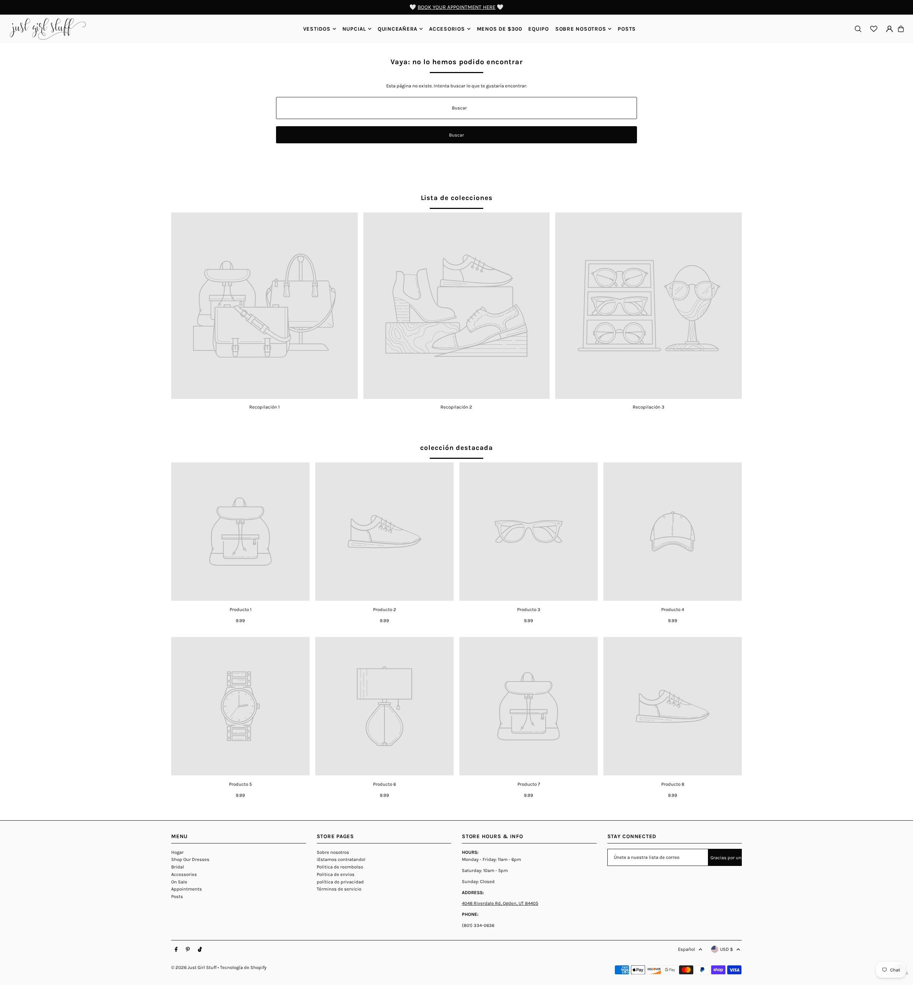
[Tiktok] (200, 950)
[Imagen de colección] (264, 305)
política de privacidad (340, 881)
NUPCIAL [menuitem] (354, 29)
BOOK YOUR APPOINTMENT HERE (456, 7)
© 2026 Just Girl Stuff (193, 967)
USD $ (726, 949)
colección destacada (456, 448)
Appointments (186, 889)
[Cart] (901, 29)
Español (686, 949)
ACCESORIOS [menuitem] (447, 29)
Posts (177, 896)
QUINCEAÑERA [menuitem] (397, 29)
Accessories (184, 874)
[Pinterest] (188, 950)
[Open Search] (858, 29)
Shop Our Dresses (190, 859)
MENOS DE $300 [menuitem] (499, 29)
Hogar (177, 852)
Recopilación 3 (648, 407)
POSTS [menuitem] (627, 29)
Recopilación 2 (456, 407)
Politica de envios (336, 874)
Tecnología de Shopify (243, 967)
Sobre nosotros (333, 852)
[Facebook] (176, 950)
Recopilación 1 (264, 407)
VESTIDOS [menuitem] (317, 29)
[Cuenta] (889, 29)
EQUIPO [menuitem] (538, 29)
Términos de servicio (339, 889)
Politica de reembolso (340, 866)
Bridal (177, 866)
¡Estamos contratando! (341, 859)
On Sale (179, 881)
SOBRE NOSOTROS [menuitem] (580, 29)
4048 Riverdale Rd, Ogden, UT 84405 (500, 903)
